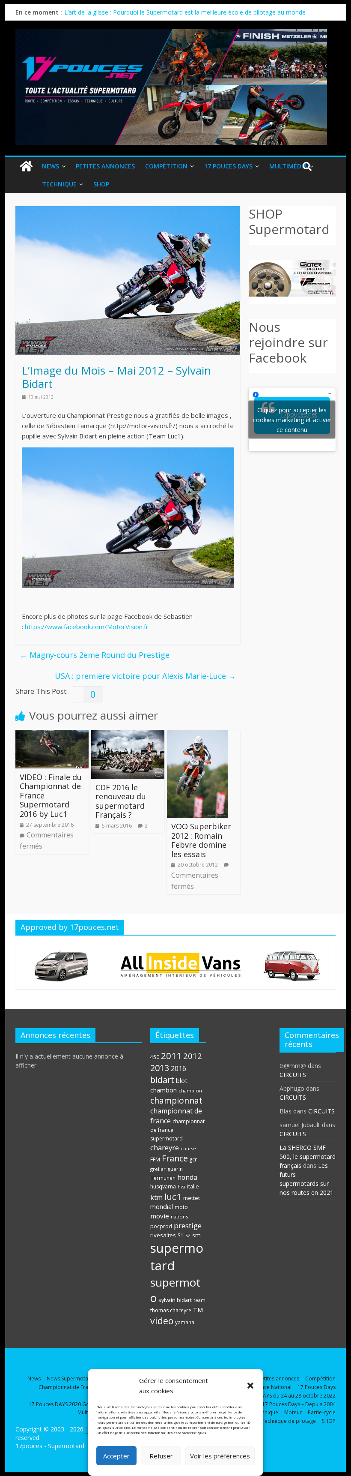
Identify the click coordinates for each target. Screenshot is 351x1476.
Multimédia (288, 166)
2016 (178, 1068)
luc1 (172, 1197)
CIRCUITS (293, 1075)
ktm (156, 1197)
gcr (193, 1159)
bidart (162, 1080)
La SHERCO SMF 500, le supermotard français (308, 1156)
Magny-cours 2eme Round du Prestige (95, 655)
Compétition (166, 166)
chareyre (164, 1147)
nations (179, 1216)
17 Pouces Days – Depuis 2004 (299, 1404)
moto (181, 1207)
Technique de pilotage (289, 1421)
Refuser (161, 1456)
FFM (155, 1159)
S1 (181, 1235)
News (50, 166)
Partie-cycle (322, 1412)
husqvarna (163, 1186)
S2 (187, 1236)
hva (181, 1187)
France (175, 1158)
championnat (176, 1100)
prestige (188, 1225)
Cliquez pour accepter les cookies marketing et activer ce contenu (292, 420)
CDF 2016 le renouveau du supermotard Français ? (120, 801)
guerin (175, 1169)
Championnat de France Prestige (78, 1387)
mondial (161, 1207)
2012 (192, 1055)
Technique (59, 184)
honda (187, 1177)
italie (193, 1186)
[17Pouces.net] (26, 166)
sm (196, 1235)
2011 (171, 1056)
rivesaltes (163, 1235)
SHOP (101, 184)
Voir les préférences (220, 1456)
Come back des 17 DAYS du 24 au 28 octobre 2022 (274, 1395)
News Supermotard (70, 1378)
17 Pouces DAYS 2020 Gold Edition (70, 1404)
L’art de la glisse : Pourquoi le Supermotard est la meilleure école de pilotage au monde (185, 12)
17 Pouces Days (228, 166)
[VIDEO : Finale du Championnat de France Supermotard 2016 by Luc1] (52, 735)
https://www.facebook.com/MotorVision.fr (87, 626)
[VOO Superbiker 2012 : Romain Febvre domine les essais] (197, 735)
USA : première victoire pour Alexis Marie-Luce (145, 676)
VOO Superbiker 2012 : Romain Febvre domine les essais (201, 840)
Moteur (293, 1412)
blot (181, 1080)
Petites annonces (105, 166)
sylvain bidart (175, 1300)
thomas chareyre (170, 1310)
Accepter (116, 1456)
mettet (191, 1198)
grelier (158, 1169)
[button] (250, 1385)
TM (198, 1309)
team (199, 1300)
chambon (163, 1090)
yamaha (184, 1322)
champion (190, 1090)
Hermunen (163, 1177)
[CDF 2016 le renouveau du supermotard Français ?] (127, 735)
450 (154, 1056)
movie (159, 1216)
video (161, 1320)
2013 (159, 1068)
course (188, 1149)
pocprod (161, 1226)
